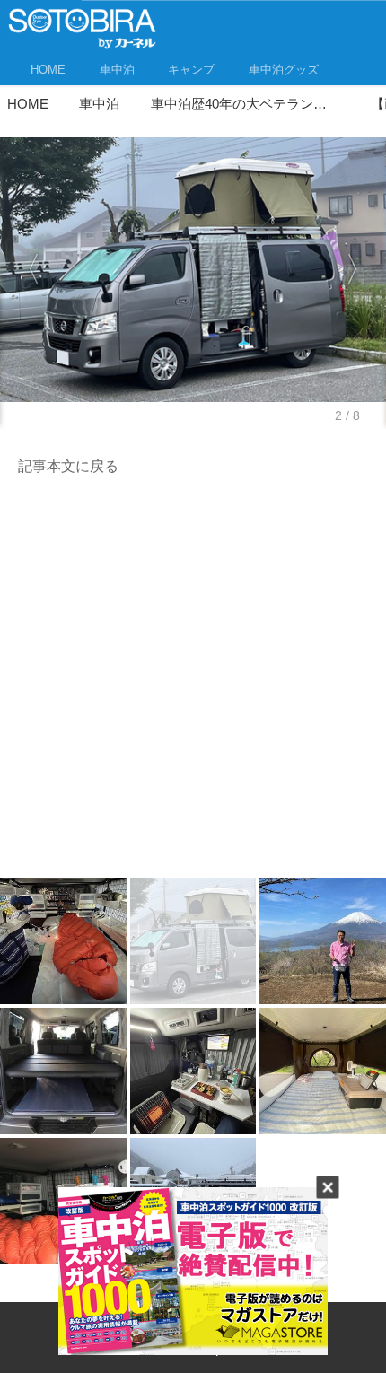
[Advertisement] (193, 682)
